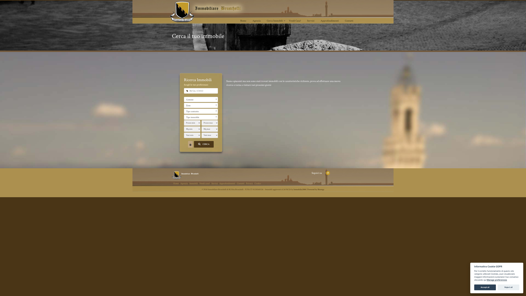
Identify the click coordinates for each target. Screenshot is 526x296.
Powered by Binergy (315, 189)
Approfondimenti (330, 20)
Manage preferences (497, 280)
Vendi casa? (295, 20)
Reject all (508, 287)
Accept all (485, 287)
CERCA (206, 144)
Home (243, 20)
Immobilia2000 (300, 189)
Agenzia (256, 20)
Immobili (193, 183)
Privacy (249, 183)
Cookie (258, 183)
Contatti (349, 20)
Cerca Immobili (275, 20)
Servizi (310, 20)
